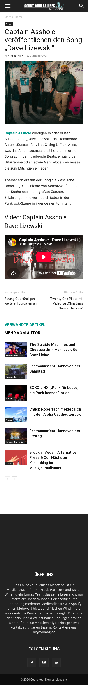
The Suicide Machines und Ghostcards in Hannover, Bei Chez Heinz (53, 349)
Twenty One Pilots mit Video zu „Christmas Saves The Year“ (66, 303)
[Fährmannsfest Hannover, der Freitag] (16, 436)
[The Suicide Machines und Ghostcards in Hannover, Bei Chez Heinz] (16, 349)
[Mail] (56, 662)
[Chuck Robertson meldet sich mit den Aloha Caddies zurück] (16, 414)
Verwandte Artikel (25, 324)
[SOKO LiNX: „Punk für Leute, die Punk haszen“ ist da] (16, 393)
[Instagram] (44, 662)
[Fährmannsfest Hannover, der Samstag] (16, 371)
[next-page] (14, 479)
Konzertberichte (14, 355)
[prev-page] (7, 479)
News (18, 17)
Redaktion (16, 55)
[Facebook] (31, 662)
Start (8, 17)
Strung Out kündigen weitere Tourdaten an (21, 301)
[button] (7, 6)
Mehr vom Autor (22, 332)
